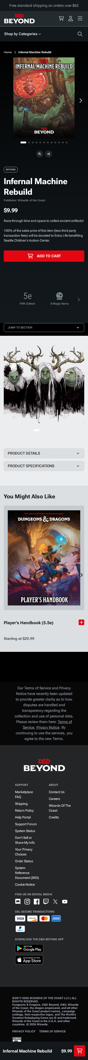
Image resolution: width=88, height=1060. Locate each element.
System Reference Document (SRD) (27, 873)
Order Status (24, 861)
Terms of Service (52, 1031)
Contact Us (57, 792)
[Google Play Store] (29, 949)
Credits (54, 817)
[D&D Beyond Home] (19, 18)
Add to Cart (49, 256)
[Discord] (18, 901)
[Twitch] (46, 901)
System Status (25, 831)
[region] (44, 97)
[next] (80, 100)
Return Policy (24, 810)
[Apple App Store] (29, 960)
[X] (55, 901)
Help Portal (23, 817)
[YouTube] (65, 901)
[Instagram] (27, 901)
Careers (54, 799)
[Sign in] (70, 18)
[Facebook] (36, 901)
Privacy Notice (47, 727)
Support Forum (26, 824)
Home (8, 52)
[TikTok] (74, 901)
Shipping (21, 804)
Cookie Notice (25, 884)
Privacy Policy (23, 1031)
